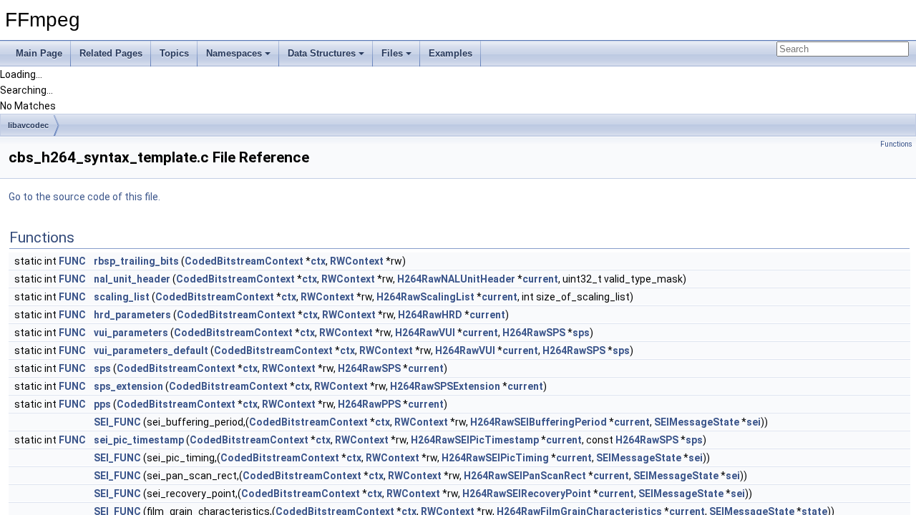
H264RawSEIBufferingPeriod (538, 422)
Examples (450, 53)
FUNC (72, 261)
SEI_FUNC (117, 422)
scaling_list (122, 297)
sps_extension (128, 386)
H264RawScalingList (425, 297)
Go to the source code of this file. (84, 196)
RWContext (357, 261)
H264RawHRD (430, 314)
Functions (896, 144)
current (540, 279)
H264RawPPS (369, 404)
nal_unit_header (132, 279)
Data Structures (322, 53)
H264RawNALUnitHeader (456, 279)
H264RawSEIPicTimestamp (475, 440)
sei (753, 422)
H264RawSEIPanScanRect (525, 475)
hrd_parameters (132, 314)
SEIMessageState (696, 422)
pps (102, 404)
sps (581, 332)
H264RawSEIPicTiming (495, 458)
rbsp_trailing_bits (136, 261)
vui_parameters (131, 332)
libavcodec (28, 125)
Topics (174, 53)
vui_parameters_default (151, 350)
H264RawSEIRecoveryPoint (526, 493)
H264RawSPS (533, 332)
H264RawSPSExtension (445, 386)
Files (392, 53)
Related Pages (110, 53)
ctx (318, 261)
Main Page (39, 53)
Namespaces (234, 53)
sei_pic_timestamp (139, 440)
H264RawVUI (425, 332)
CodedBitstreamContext (244, 261)
